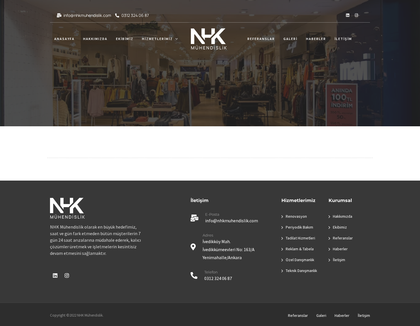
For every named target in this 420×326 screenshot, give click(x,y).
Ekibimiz (124, 39)
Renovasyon (296, 216)
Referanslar (261, 39)
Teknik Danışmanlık (301, 270)
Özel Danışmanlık (300, 259)
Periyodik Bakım (299, 227)
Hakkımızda (95, 39)
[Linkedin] (347, 15)
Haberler (316, 39)
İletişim (343, 39)
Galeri (290, 39)
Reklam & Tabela (300, 248)
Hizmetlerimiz (157, 39)
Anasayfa (64, 39)
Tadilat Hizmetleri (300, 238)
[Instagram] (356, 15)
